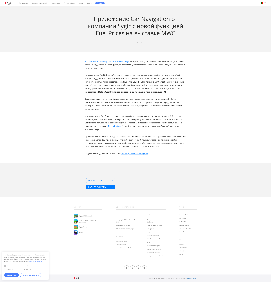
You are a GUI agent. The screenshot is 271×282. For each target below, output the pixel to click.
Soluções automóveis (123, 225)
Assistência (56, 3)
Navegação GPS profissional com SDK (127, 221)
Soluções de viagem (153, 245)
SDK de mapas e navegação (125, 229)
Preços (181, 244)
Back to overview (97, 187)
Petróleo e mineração (154, 239)
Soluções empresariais (39, 3)
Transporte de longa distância (153, 221)
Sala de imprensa (185, 228)
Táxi (148, 232)
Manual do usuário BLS (123, 248)
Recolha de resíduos (153, 252)
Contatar (182, 232)
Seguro (149, 242)
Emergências (151, 229)
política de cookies (35, 261)
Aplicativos (23, 3)
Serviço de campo (153, 235)
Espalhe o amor (184, 225)
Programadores (69, 3)
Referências (183, 218)
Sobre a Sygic (184, 215)
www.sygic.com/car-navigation (134, 153)
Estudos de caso (121, 241)
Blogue (81, 3)
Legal (181, 254)
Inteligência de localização (155, 256)
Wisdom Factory (192, 278)
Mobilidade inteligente (154, 249)
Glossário (182, 251)
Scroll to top (95, 180)
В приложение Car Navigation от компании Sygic (107, 61)
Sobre (89, 3)
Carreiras (182, 221)
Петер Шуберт (114, 126)
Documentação (121, 244)
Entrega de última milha (154, 225)
